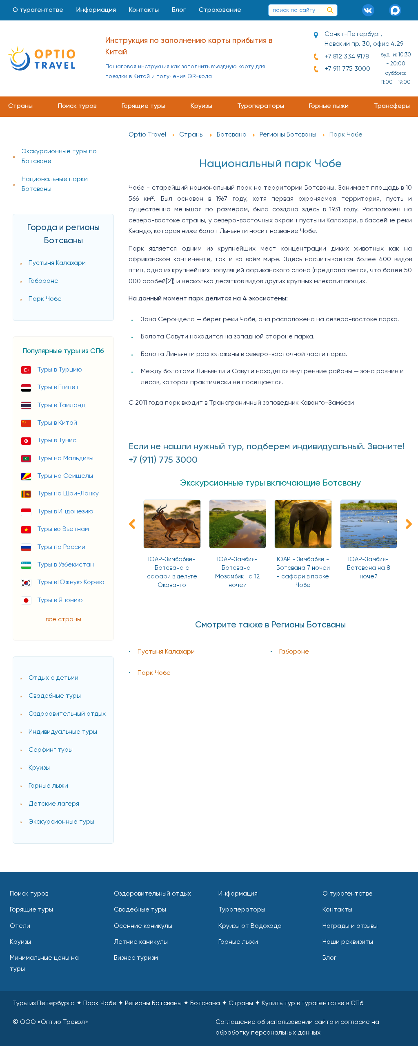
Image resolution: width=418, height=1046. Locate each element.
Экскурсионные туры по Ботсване (59, 156)
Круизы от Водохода (250, 926)
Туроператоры (260, 106)
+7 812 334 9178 (347, 57)
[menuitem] (38, 10)
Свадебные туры (55, 696)
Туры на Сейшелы (65, 476)
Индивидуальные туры (63, 732)
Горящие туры (143, 106)
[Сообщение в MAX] (398, 10)
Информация (96, 10)
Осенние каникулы (143, 926)
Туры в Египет (58, 387)
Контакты (144, 10)
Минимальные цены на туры (44, 963)
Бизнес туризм (136, 958)
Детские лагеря (54, 804)
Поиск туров (77, 106)
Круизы (201, 106)
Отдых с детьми (53, 678)
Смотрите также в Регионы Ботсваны (270, 625)
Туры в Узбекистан (65, 565)
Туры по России (61, 547)
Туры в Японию (60, 600)
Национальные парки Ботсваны (55, 184)
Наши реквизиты (347, 942)
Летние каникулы (141, 942)
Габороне (43, 281)
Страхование (220, 10)
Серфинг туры (51, 750)
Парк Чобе (45, 299)
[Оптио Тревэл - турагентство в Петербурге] (41, 58)
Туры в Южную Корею (70, 582)
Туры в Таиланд (61, 405)
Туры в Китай (57, 423)
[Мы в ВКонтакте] (371, 10)
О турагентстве (38, 10)
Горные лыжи (329, 106)
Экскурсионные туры (61, 822)
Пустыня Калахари (57, 263)
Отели (20, 926)
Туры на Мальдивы (65, 458)
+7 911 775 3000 (347, 69)
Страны (20, 106)
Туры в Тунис (56, 440)
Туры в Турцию (59, 370)
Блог (179, 10)
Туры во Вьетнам (63, 529)
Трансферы (392, 106)
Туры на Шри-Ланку (68, 494)
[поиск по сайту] (330, 10)
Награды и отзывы (350, 926)
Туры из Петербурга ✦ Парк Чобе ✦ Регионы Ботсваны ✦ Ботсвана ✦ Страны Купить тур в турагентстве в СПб (188, 1003)
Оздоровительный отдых (67, 714)
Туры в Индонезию (65, 511)
